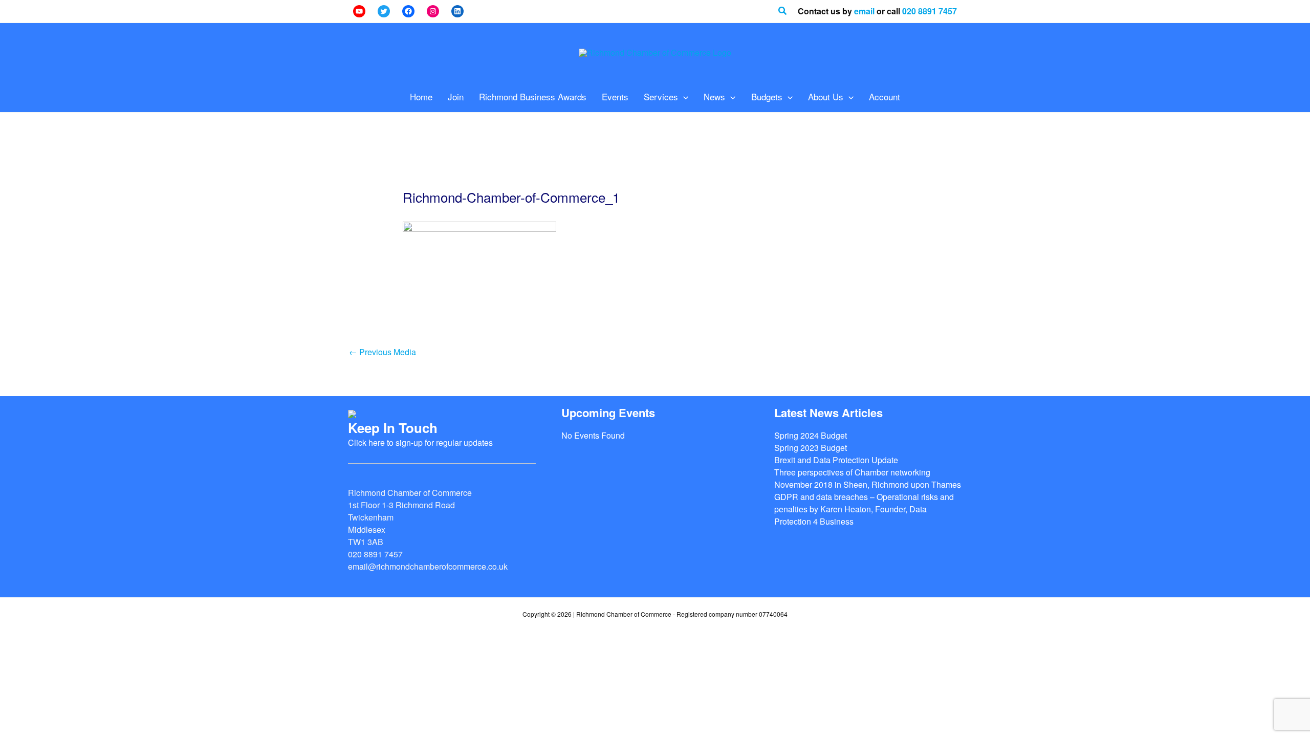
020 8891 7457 (929, 11)
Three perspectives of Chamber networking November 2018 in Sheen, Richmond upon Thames (867, 478)
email (864, 11)
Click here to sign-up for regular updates (420, 442)
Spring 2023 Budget (810, 447)
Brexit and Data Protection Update (836, 460)
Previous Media (382, 352)
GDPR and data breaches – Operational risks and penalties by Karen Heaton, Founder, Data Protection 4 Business (864, 509)
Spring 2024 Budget (810, 435)
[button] (783, 11)
